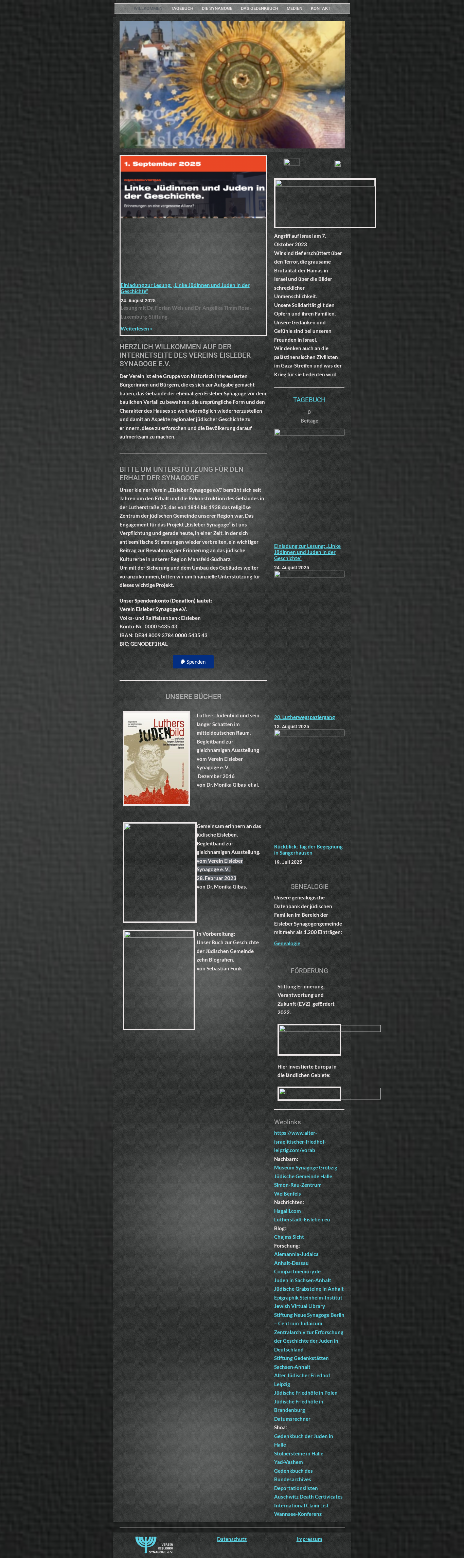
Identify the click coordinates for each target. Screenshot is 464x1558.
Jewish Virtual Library (299, 1306)
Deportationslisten (296, 1488)
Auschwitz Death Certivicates (308, 1496)
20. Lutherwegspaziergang (304, 717)
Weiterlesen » (137, 328)
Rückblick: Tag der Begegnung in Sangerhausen (308, 849)
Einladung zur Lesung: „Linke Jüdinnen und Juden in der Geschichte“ (307, 552)
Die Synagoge (217, 8)
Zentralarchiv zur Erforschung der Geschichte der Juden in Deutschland (308, 1341)
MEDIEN (294, 8)
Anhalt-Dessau (291, 1263)
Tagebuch (182, 8)
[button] (193, 661)
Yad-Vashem (288, 1462)
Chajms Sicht (289, 1237)
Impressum (309, 1539)
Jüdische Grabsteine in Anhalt (309, 1289)
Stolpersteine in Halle (298, 1453)
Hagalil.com (287, 1211)
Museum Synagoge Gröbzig (305, 1167)
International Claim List (301, 1505)
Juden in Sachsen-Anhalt (302, 1280)
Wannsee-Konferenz (298, 1514)
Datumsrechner (292, 1419)
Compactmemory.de (297, 1271)
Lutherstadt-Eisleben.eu (302, 1219)
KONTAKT (321, 8)
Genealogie (287, 943)
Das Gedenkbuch (259, 8)
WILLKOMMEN (148, 8)
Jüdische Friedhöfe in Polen (306, 1393)
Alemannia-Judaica (296, 1254)
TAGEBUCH (309, 400)
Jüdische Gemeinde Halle (303, 1176)
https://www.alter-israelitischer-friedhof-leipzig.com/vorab (300, 1141)
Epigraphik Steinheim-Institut (308, 1297)
